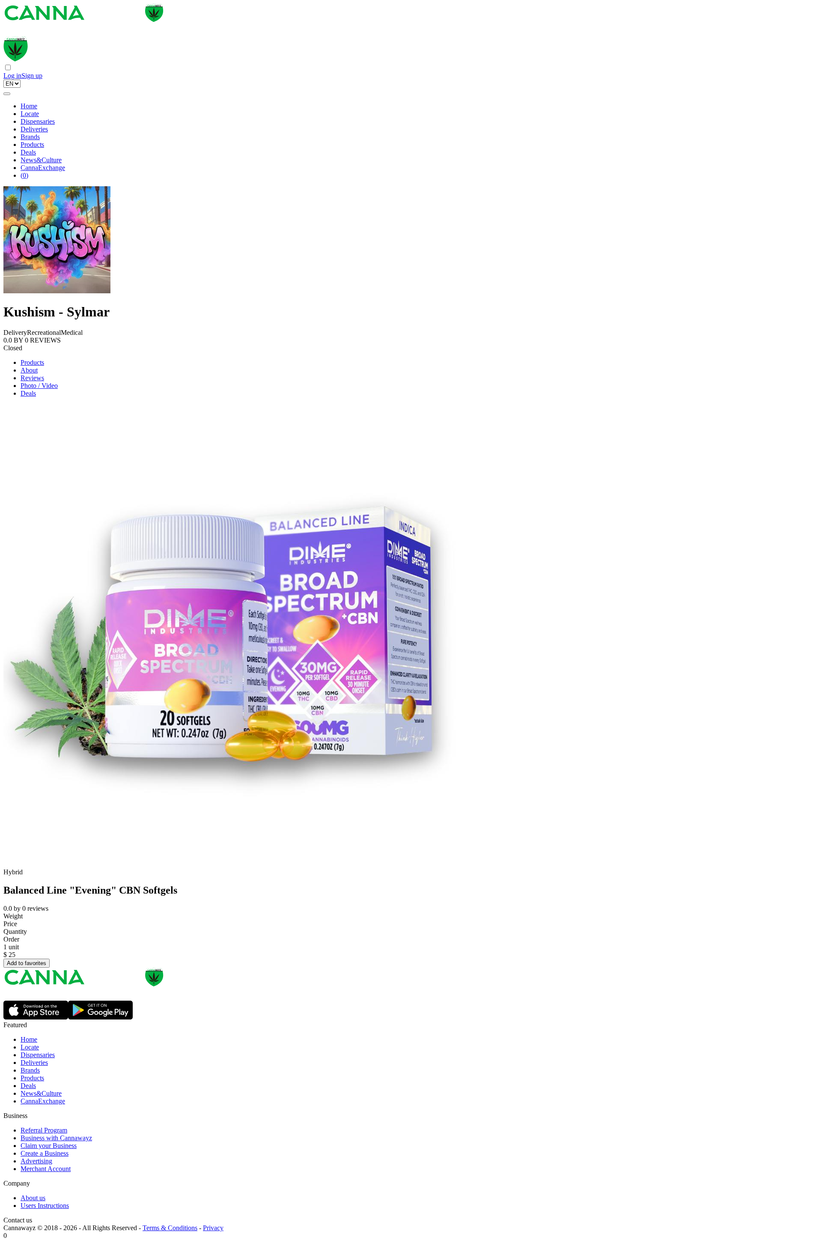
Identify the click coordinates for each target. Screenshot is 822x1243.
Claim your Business (49, 1145)
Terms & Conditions (170, 1227)
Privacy (213, 1227)
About (29, 370)
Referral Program (44, 1130)
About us (33, 1197)
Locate (30, 113)
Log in (12, 75)
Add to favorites (26, 963)
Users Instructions (45, 1205)
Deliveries (34, 129)
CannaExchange (43, 167)
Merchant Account (46, 1168)
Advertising (36, 1161)
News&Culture (41, 160)
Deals (28, 152)
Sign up (31, 75)
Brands (30, 136)
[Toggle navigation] (6, 93)
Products (32, 144)
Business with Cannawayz (56, 1138)
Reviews (32, 378)
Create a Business (44, 1153)
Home (29, 106)
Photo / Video (39, 385)
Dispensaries (38, 121)
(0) (24, 175)
